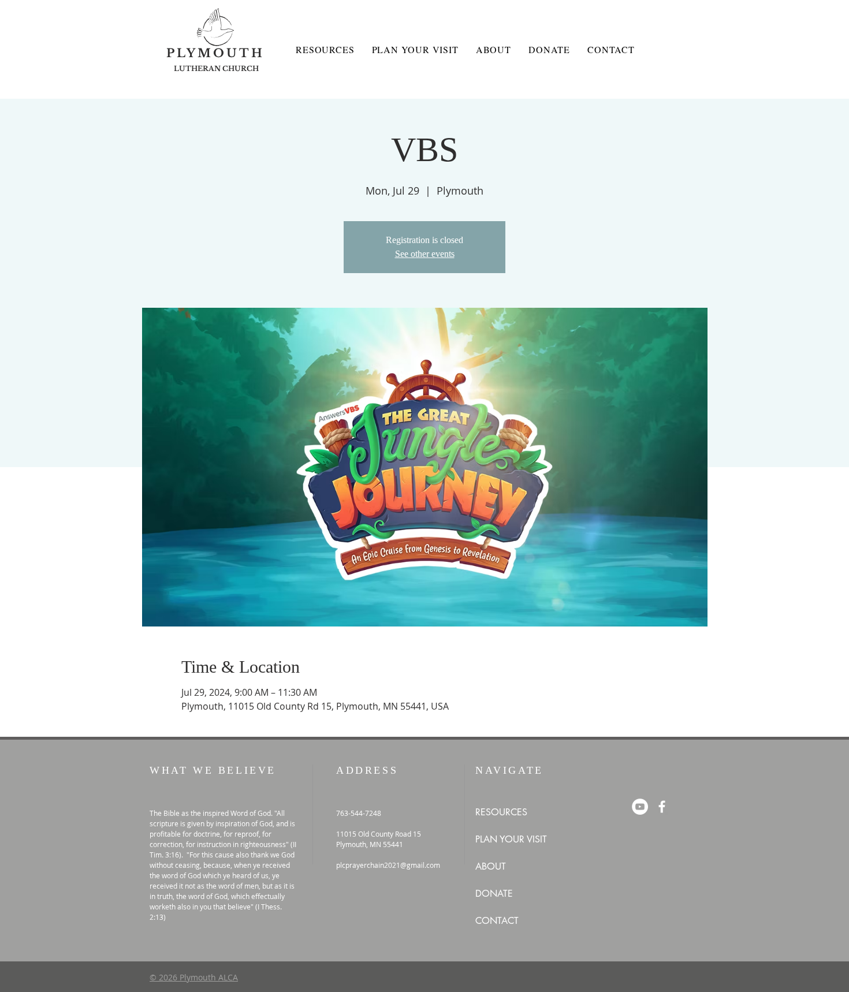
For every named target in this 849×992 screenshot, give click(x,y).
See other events (425, 254)
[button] (324, 49)
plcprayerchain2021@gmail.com (388, 865)
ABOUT (490, 866)
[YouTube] (640, 807)
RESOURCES (501, 812)
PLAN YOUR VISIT (511, 839)
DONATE (494, 893)
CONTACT (497, 921)
